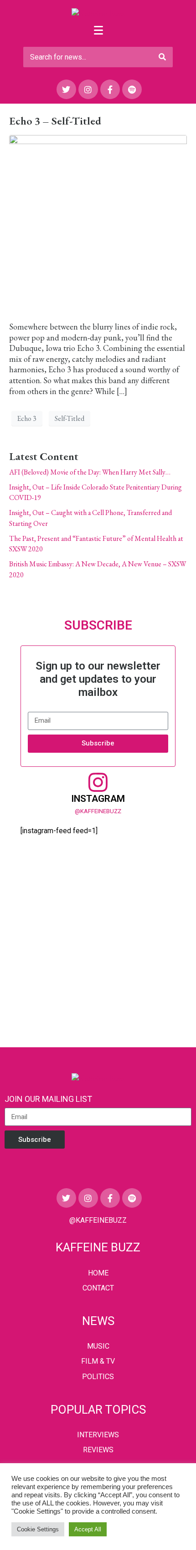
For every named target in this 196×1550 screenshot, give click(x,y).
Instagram (98, 798)
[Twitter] (66, 89)
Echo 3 (26, 418)
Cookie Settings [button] (38, 1529)
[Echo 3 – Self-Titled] (98, 223)
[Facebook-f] (110, 89)
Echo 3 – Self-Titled (55, 121)
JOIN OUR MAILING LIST (48, 1099)
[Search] (162, 57)
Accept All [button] (87, 1529)
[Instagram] (88, 89)
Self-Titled (69, 418)
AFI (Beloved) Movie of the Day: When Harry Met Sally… (89, 472)
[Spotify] (132, 89)
